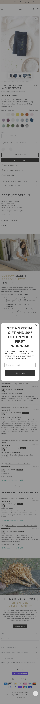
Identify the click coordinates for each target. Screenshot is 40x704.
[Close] (36, 325)
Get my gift (20, 373)
